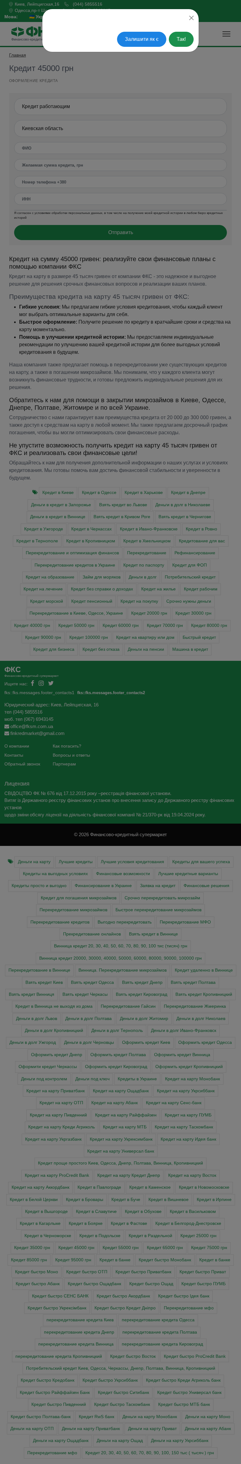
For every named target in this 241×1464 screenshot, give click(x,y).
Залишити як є (141, 39)
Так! (181, 39)
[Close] (191, 18)
